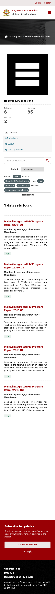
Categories (16, 36)
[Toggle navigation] (49, 12)
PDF (7, 254)
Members (13, 138)
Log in (38, 3)
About (11, 144)
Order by (15, 169)
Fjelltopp (11, 585)
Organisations (12, 568)
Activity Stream (15, 149)
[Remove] (19, 177)
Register (47, 3)
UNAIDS (12, 588)
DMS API (9, 572)
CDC (45, 585)
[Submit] (47, 160)
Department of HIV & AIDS (19, 576)
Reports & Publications (37, 36)
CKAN (22, 582)
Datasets (12, 132)
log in (29, 551)
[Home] (6, 36)
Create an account (27, 544)
